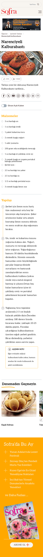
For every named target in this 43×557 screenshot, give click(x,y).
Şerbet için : (10, 165)
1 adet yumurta (12, 143)
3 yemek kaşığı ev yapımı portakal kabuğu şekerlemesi (20, 161)
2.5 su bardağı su (12, 176)
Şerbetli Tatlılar (16, 34)
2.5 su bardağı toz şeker (15, 171)
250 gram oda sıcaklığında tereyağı (20, 149)
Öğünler (4, 34)
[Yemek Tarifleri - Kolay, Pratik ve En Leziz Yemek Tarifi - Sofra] (9, 11)
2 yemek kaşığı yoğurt (14, 138)
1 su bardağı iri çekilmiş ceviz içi (19, 154)
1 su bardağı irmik (13, 127)
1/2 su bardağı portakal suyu (17, 181)
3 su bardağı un (11, 121)
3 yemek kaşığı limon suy (16, 187)
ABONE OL (19, 545)
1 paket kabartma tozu (15, 132)
